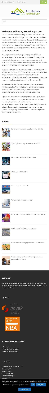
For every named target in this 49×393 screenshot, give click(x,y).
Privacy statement (9, 347)
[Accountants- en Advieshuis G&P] (24, 12)
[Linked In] (45, 2)
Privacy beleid (24, 389)
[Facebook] (42, 2)
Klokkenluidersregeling (10, 351)
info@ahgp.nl (9, 2)
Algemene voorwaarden (11, 349)
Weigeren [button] (41, 385)
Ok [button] (33, 385)
